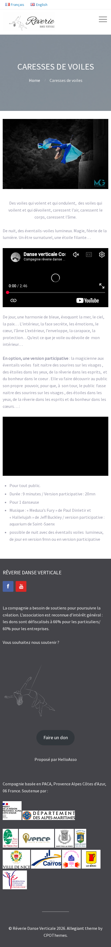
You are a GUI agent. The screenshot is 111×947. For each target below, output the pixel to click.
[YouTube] (21, 586)
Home (34, 80)
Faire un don (55, 737)
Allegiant (75, 928)
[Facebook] (8, 586)
